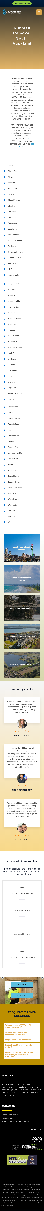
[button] (22, 1026)
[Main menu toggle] (39, 12)
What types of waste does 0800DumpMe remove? (16, 1033)
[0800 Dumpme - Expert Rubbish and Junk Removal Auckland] (12, 12)
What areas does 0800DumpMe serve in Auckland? (18, 1026)
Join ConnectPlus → (22, 3)
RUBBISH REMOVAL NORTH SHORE (22, 665)
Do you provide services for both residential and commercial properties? (19, 1054)
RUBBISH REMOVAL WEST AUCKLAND (22, 636)
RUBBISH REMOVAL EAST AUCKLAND (22, 608)
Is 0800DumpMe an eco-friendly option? (18, 1046)
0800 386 (29, 138)
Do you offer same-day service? (18, 1040)
